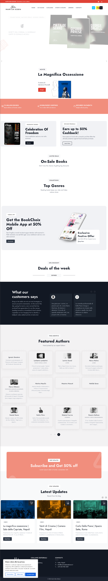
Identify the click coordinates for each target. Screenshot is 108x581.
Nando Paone (14, 415)
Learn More (67, 143)
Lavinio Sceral (67, 360)
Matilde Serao (94, 383)
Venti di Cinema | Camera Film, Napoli (52, 527)
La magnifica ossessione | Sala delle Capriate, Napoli (16, 527)
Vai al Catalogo (15, 45)
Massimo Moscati (67, 383)
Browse (29, 143)
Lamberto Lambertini (41, 360)
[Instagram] (102, 2)
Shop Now (81, 241)
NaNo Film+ (40, 415)
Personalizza (10, 574)
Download (10, 241)
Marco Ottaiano (14, 387)
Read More (7, 539)
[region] (20, 568)
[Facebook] (98, 2)
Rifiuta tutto (20, 574)
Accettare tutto (30, 574)
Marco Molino (94, 360)
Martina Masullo (40, 383)
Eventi (5, 522)
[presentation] (91, 291)
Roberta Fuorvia (67, 415)
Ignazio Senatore (14, 357)
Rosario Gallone (93, 415)
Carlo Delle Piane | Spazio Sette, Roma (89, 527)
